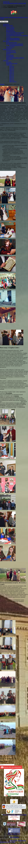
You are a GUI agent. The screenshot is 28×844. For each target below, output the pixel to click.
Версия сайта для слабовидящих (12, 767)
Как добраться (10, 30)
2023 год (11, 66)
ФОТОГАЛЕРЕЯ (10, 50)
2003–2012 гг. (12, 81)
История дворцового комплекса (14, 44)
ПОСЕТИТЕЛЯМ (8, 25)
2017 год (11, 74)
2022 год (11, 67)
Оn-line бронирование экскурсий (15, 32)
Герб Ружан (9, 48)
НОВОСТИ (6, 2)
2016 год (11, 76)
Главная (2, 84)
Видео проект (10, 55)
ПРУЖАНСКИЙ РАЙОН (13, 39)
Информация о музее (11, 63)
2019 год (11, 71)
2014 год (11, 78)
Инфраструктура (10, 31)
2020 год (11, 70)
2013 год (11, 80)
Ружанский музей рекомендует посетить (17, 35)
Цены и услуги (10, 27)
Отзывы (8, 37)
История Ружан (10, 46)
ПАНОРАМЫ (10, 56)
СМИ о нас (9, 64)
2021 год (11, 69)
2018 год (11, 73)
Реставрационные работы (16, 45)
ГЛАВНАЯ (6, 24)
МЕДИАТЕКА (7, 49)
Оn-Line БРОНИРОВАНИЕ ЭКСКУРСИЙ (14, 3)
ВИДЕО (8, 53)
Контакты (8, 62)
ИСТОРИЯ (6, 41)
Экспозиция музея (11, 52)
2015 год (11, 77)
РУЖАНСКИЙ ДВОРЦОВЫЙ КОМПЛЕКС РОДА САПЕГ (13, 841)
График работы (10, 28)
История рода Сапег (11, 42)
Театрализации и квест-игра (13, 34)
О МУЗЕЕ (5, 60)
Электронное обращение (12, 38)
